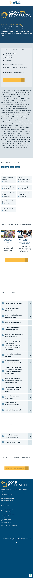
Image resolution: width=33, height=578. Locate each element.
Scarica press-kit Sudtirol (12, 80)
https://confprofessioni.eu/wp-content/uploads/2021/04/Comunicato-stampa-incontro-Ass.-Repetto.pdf (13, 436)
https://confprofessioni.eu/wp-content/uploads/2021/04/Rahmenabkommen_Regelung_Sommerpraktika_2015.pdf (16, 361)
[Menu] (2, 3)
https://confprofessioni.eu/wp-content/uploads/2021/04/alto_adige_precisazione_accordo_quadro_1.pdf (16, 308)
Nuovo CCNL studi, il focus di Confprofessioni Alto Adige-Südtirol (24, 241)
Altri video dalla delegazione (15, 468)
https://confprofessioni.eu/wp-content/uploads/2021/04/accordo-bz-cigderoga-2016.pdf (13, 329)
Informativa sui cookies (7, 500)
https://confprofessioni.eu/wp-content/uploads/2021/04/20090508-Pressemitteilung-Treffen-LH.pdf (13, 442)
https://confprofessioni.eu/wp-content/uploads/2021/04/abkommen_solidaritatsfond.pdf (16, 334)
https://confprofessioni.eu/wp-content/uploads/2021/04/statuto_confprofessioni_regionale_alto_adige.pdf (16, 303)
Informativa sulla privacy (7, 498)
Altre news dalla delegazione (15, 259)
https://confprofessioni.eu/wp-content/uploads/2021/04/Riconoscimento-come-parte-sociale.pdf (15, 397)
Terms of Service (16, 539)
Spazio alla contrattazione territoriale (8, 241)
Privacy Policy (28, 538)
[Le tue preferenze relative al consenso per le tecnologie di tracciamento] (30, 575)
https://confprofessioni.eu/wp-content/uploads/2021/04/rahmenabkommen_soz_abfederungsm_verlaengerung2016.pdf (16, 367)
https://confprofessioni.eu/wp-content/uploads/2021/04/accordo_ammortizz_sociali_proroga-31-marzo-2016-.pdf (16, 379)
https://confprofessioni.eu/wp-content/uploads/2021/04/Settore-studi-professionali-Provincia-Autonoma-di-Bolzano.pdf (14, 389)
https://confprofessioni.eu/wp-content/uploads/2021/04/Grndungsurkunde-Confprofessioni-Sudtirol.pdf (15, 404)
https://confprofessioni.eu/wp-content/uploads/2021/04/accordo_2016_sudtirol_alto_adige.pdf (16, 322)
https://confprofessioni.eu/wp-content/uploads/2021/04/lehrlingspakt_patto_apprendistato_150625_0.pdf (16, 354)
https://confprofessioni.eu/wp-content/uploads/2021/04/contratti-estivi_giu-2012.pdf (15, 410)
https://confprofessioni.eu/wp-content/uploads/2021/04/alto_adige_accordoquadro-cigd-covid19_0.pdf (16, 316)
